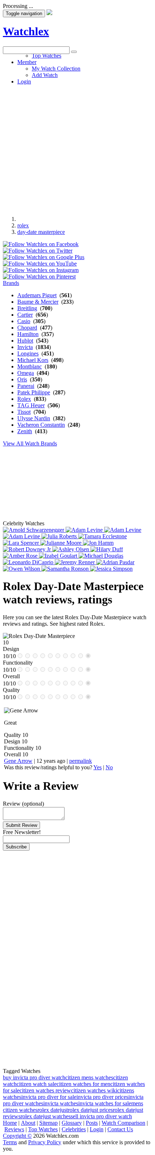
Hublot (25, 341)
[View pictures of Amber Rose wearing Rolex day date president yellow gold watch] (21, 556)
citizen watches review (45, 1090)
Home (10, 1123)
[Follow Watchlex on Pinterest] (39, 276)
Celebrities (74, 1129)
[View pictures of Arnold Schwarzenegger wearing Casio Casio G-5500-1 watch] (34, 530)
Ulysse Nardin (33, 418)
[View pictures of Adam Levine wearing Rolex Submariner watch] (22, 536)
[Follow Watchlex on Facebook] (41, 244)
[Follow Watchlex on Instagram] (41, 270)
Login (96, 1129)
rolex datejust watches (46, 1116)
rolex (23, 225)
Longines (28, 353)
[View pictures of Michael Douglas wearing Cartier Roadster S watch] (101, 556)
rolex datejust (52, 1110)
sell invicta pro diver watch (101, 1116)
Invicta (25, 347)
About (28, 1123)
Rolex (24, 399)
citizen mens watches (89, 1077)
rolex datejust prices (90, 1110)
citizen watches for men (83, 1084)
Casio (23, 321)
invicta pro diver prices (102, 1097)
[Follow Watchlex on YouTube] (40, 264)
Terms (10, 1142)
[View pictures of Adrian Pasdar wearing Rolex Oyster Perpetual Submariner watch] (115, 562)
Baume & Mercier (37, 302)
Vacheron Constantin (41, 425)
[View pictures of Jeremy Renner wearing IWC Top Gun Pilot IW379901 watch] (75, 562)
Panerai (25, 386)
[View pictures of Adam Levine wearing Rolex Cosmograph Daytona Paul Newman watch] (122, 530)
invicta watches (60, 1103)
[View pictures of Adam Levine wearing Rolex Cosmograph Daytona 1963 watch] (85, 530)
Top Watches (43, 1129)
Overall (12, 754)
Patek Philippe (33, 392)
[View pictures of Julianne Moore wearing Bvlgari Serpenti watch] (61, 543)
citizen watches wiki (94, 1090)
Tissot (24, 412)
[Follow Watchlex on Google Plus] (43, 257)
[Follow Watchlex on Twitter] (37, 251)
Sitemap (48, 1123)
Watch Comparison (123, 1123)
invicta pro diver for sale (48, 1097)
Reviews (14, 1129)
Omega (25, 373)
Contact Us (120, 1129)
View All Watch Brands (30, 443)
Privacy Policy (44, 1142)
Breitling (27, 308)
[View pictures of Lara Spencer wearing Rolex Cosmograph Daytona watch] (21, 543)
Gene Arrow (18, 761)
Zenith (24, 431)
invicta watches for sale (104, 1103)
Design (12, 741)
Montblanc (29, 366)
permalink (80, 761)
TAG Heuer (31, 405)
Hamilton (28, 334)
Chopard (27, 328)
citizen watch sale (37, 1084)
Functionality (19, 748)
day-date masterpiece (41, 232)
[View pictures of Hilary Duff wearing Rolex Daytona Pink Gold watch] (106, 549)
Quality (12, 735)
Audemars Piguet (37, 295)
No (109, 767)
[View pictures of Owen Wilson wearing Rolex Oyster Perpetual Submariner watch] (22, 569)
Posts (92, 1123)
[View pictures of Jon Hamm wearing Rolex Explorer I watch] (98, 543)
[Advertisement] (77, 131)
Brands (11, 283)
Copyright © (17, 1136)
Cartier (25, 315)
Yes (97, 767)
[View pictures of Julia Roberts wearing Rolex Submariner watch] (59, 536)
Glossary (72, 1123)
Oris (22, 379)
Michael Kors (32, 360)
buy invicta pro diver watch (34, 1077)
